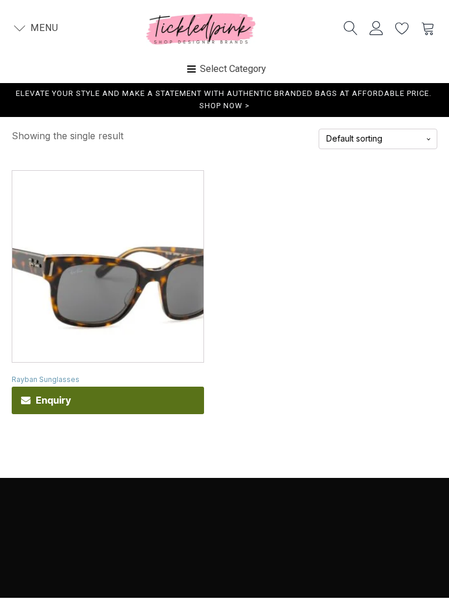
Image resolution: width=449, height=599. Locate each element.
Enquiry (53, 400)
